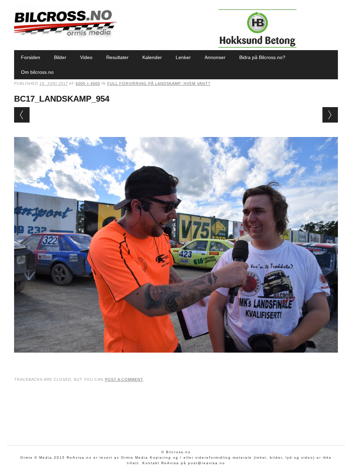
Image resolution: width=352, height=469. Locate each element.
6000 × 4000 (88, 83)
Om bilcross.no (37, 72)
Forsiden (30, 57)
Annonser (215, 57)
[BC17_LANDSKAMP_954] (176, 359)
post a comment (124, 379)
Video (86, 57)
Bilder (60, 57)
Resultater (117, 57)
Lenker (183, 57)
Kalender (152, 57)
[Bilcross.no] (65, 36)
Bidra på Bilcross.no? (262, 57)
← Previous (22, 115)
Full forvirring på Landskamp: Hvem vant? (158, 83)
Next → (330, 115)
